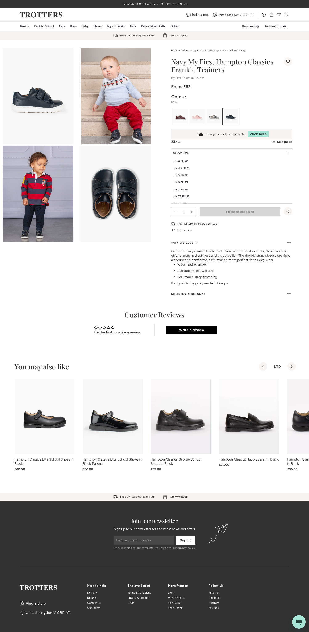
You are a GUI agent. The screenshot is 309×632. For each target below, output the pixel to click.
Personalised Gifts (153, 26)
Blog (171, 592)
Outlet (174, 26)
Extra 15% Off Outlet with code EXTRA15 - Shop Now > (155, 4)
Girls (62, 26)
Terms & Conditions (139, 592)
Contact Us (94, 602)
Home (174, 50)
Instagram (214, 592)
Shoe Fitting (175, 607)
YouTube (213, 607)
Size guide (284, 142)
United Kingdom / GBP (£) (235, 14)
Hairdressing (250, 26)
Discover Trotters (275, 26)
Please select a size (240, 212)
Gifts (133, 26)
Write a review (191, 330)
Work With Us (176, 597)
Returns (91, 597)
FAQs (131, 602)
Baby (85, 26)
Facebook (214, 597)
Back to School (44, 26)
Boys (73, 26)
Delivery (92, 592)
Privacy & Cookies (138, 597)
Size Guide (174, 602)
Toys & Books (116, 26)
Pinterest (213, 602)
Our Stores (93, 607)
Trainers (185, 50)
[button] (288, 61)
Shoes (98, 26)
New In (24, 26)
